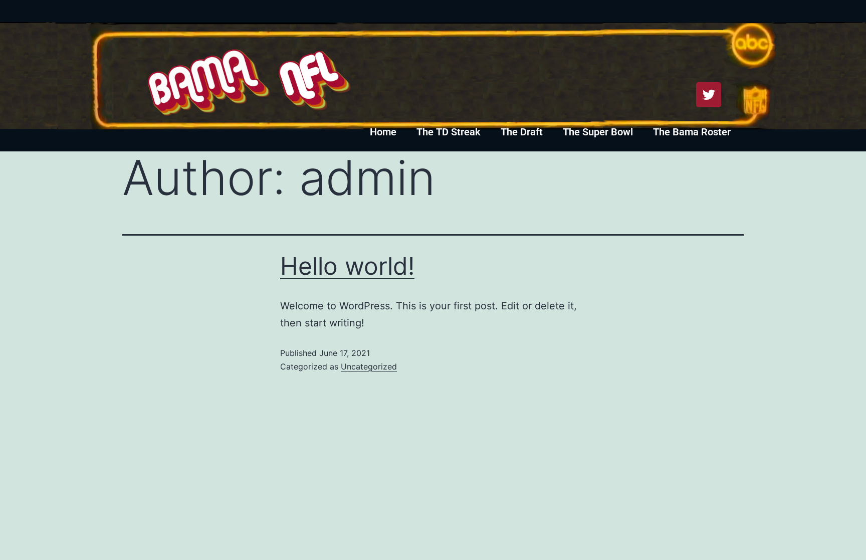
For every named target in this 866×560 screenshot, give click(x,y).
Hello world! (347, 266)
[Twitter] (708, 94)
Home (383, 132)
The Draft (522, 132)
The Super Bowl (598, 132)
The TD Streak (448, 132)
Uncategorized (369, 366)
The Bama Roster (692, 132)
